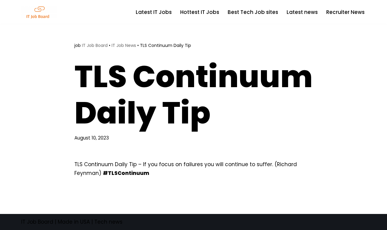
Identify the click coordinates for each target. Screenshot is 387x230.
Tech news (108, 221)
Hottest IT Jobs (199, 12)
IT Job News (124, 45)
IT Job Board (95, 45)
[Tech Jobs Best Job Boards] (40, 11)
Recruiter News (345, 12)
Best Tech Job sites (253, 12)
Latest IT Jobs (154, 12)
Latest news (302, 12)
